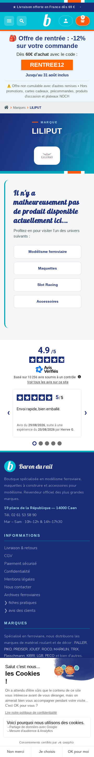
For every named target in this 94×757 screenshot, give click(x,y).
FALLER (80, 642)
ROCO (47, 649)
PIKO (8, 649)
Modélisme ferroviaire (47, 251)
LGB (40, 655)
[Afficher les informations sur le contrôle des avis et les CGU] (79, 377)
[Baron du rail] (42, 21)
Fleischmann (14, 655)
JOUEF (35, 649)
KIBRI (31, 655)
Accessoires (47, 301)
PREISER (21, 649)
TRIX (75, 649)
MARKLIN (61, 649)
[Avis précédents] (8, 413)
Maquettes (47, 268)
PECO (50, 655)
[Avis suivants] (85, 413)
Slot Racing (47, 285)
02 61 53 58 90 (23, 514)
